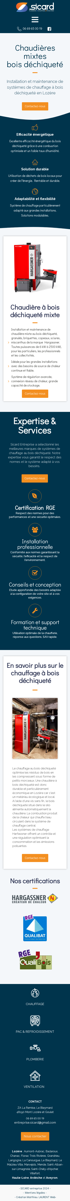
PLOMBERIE (35, 1059)
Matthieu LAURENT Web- (41, 1197)
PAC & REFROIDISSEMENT (35, 1031)
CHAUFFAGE (35, 1004)
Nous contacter (35, 1136)
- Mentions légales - (35, 1192)
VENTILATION (34, 1086)
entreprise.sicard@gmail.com (35, 1122)
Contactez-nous (35, 106)
